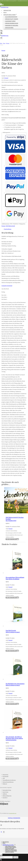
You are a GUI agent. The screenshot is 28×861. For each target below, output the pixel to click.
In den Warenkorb (11, 539)
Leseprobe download (7, 285)
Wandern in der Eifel (11, 25)
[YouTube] (5, 804)
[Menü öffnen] (1, 38)
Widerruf (5, 783)
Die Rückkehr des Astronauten (15, 684)
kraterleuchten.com (12, 813)
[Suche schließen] (1, 855)
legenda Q (5, 797)
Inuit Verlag (5, 792)
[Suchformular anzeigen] (1, 33)
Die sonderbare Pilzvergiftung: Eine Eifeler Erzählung (15, 578)
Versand (6, 78)
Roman (3, 50)
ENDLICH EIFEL (9, 27)
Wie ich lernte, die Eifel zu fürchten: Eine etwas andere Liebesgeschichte (14, 738)
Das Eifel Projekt (13, 631)
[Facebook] (1, 5)
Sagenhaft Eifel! (10, 21)
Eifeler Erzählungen (11, 23)
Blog (5, 12)
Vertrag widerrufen (14, 818)
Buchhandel (5, 776)
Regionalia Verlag (7, 790)
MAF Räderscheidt (10, 226)
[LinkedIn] (7, 804)
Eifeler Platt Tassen (11, 19)
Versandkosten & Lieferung (9, 780)
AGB (4, 778)
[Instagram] (3, 5)
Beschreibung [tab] (7, 229)
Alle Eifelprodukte (11, 16)
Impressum (5, 774)
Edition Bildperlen (7, 795)
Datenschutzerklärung (8, 782)
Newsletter (7, 10)
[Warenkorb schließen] (1, 825)
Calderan (5, 794)
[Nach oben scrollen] (1, 832)
